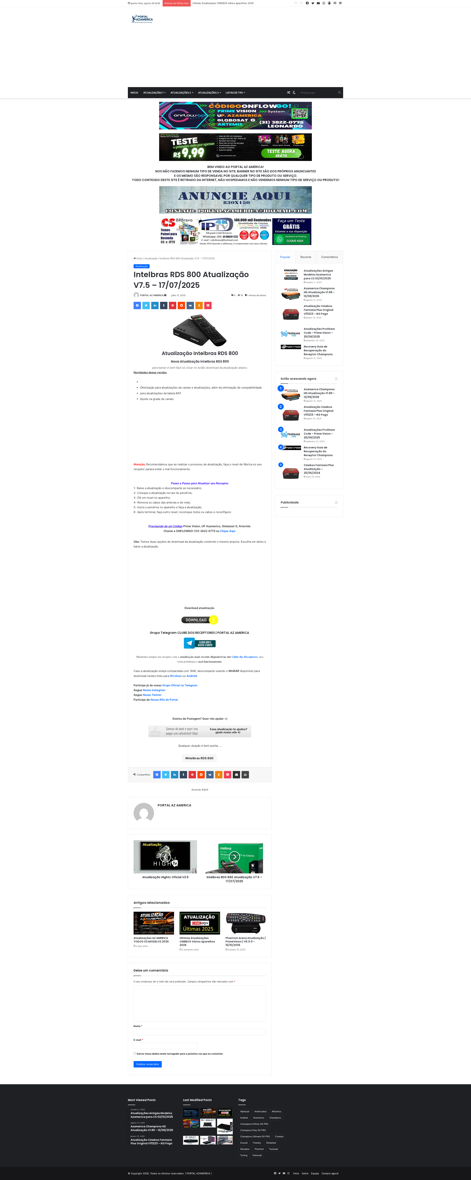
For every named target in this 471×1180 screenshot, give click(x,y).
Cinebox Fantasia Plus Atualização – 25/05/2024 (319, 469)
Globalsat (271, 1142)
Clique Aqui (228, 531)
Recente (305, 257)
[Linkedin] (155, 305)
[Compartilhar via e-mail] (236, 774)
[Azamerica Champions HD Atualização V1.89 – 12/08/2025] (291, 293)
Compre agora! (330, 1173)
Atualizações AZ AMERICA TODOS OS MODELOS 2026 (151, 939)
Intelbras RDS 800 (200, 758)
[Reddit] (181, 305)
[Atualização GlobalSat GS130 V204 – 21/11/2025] (225, 1140)
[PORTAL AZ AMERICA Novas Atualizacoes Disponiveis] (142, 19)
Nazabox (244, 1149)
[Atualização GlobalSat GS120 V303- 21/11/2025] (225, 1126)
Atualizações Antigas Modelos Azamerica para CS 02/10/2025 (318, 274)
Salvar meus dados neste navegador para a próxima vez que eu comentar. (180, 1053)
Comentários (329, 257)
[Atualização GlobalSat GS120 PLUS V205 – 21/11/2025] (208, 1123)
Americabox (260, 1111)
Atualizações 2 (181, 92)
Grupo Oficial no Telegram (179, 685)
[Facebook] (137, 305)
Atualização (150, 258)
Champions (275, 1117)
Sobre (305, 1173)
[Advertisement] (235, 59)
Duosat (244, 1142)
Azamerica (258, 1117)
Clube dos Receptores (245, 656)
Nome (138, 1026)
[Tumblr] (163, 305)
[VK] (190, 305)
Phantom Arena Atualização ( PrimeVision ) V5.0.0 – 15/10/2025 (246, 941)
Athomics (276, 1111)
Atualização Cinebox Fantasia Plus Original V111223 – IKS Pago (318, 310)
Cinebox (279, 1136)
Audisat (244, 1117)
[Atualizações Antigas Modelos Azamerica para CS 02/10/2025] (291, 274)
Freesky (257, 1142)
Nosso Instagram (154, 690)
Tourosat (273, 1149)
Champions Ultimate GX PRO (255, 1136)
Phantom (259, 1149)
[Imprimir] (245, 774)
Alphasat (244, 1111)
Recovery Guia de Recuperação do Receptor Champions (318, 350)
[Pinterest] (172, 305)
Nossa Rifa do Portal (164, 699)
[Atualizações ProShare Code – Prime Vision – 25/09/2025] (291, 333)
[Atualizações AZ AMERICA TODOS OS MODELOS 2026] (154, 923)
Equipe (315, 1173)
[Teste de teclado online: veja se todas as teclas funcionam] (191, 1112)
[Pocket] (208, 305)
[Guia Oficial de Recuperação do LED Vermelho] (191, 1123)
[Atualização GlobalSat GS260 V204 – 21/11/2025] (208, 1140)
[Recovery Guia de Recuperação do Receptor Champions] (291, 347)
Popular (285, 257)
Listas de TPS (234, 92)
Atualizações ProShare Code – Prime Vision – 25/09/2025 (319, 332)
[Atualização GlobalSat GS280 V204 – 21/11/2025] (191, 1140)
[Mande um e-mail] (165, 295)
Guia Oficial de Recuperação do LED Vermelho (218, 3)
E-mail (138, 1039)
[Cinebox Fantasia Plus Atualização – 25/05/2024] (291, 473)
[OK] (199, 305)
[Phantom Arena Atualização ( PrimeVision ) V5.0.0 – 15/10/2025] (246, 923)
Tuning (243, 1155)
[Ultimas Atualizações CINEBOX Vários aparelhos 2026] (200, 923)
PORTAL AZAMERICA (198, 1173)
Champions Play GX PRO (253, 1130)
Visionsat (257, 1155)
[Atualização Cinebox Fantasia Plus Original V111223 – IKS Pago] (291, 314)
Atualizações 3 (208, 92)
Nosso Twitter (152, 695)
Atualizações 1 (153, 92)
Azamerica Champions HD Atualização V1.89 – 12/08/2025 (319, 292)
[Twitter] (146, 305)
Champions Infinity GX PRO (254, 1124)
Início (134, 92)
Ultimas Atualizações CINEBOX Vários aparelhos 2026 (197, 941)
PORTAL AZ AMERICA (152, 295)
